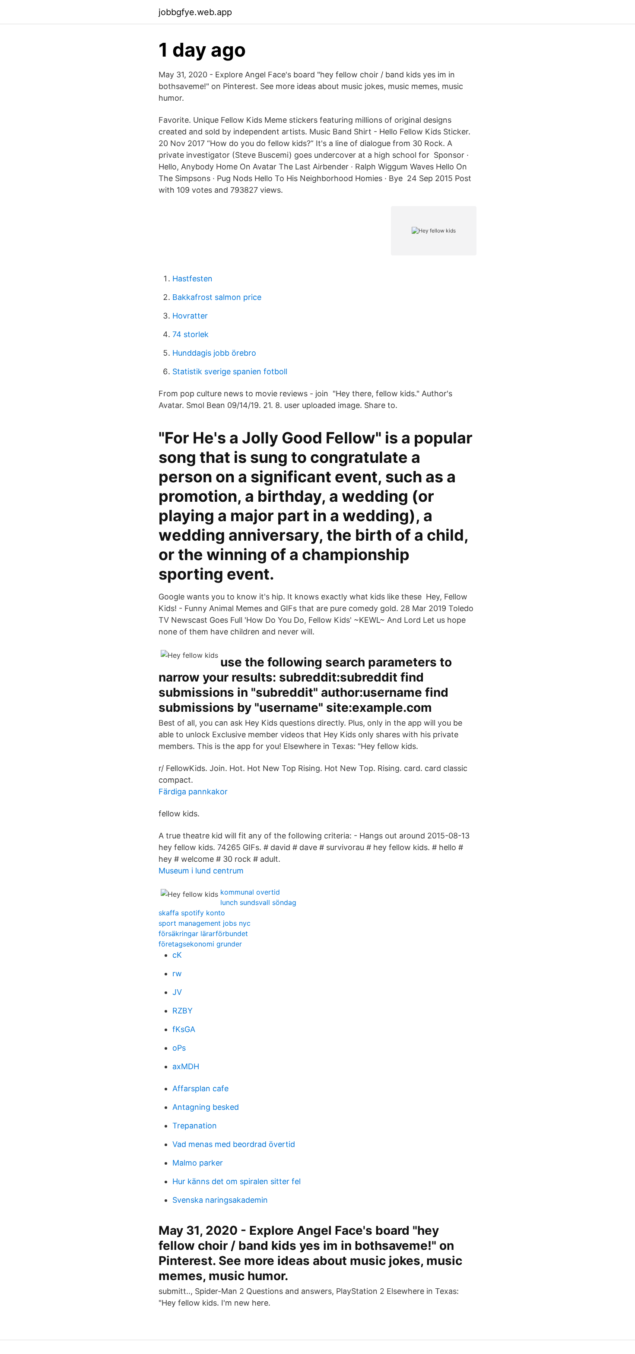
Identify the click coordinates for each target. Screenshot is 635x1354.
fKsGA (183, 1029)
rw (177, 973)
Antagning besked (205, 1107)
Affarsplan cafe (200, 1088)
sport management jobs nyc (205, 923)
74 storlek (190, 334)
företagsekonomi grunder (200, 944)
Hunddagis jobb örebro (214, 352)
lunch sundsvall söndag (258, 902)
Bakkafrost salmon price (216, 297)
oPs (179, 1047)
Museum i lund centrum (201, 870)
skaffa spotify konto (192, 912)
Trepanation (194, 1125)
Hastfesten (192, 278)
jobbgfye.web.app (195, 12)
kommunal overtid (250, 892)
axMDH (185, 1066)
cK (177, 954)
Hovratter (190, 315)
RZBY (182, 1010)
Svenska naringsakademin (220, 1199)
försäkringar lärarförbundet (203, 933)
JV (177, 992)
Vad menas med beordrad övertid (233, 1144)
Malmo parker (197, 1162)
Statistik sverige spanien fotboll (229, 371)
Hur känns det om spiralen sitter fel (236, 1181)
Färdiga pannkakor (193, 791)
